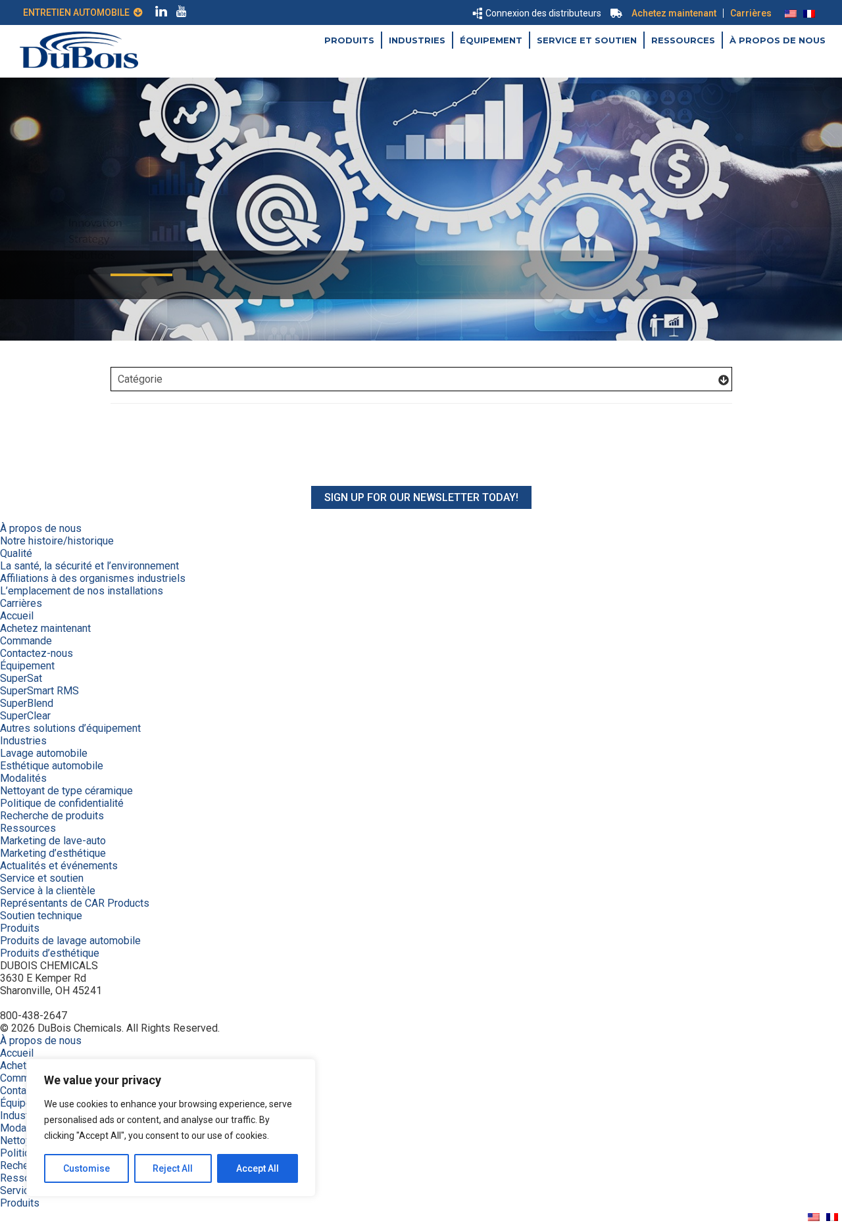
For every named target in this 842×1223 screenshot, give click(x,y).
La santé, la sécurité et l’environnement (89, 566)
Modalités (23, 778)
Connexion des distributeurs (543, 13)
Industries (417, 40)
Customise (86, 1168)
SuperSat (21, 678)
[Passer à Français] (809, 13)
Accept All (257, 1168)
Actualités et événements (59, 865)
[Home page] (79, 65)
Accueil (17, 616)
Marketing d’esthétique (53, 853)
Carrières (751, 13)
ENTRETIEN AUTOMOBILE (78, 12)
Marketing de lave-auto (53, 840)
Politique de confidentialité (62, 803)
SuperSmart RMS (39, 690)
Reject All (173, 1168)
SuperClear (25, 715)
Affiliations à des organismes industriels (93, 578)
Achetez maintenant (674, 13)
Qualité (16, 553)
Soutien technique (41, 915)
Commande (26, 641)
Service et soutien (587, 40)
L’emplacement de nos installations (81, 591)
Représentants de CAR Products (74, 903)
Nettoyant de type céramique (66, 790)
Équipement (491, 40)
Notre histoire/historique (57, 541)
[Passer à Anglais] (790, 13)
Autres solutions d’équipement (70, 728)
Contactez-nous (36, 653)
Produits (349, 40)
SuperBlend (26, 703)
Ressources (683, 40)
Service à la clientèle (47, 890)
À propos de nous (778, 40)
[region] (171, 1128)
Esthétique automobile (51, 765)
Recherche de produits (52, 815)
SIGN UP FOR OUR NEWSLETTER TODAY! (421, 497)
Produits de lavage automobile (70, 940)
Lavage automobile (43, 753)
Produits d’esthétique (49, 953)
